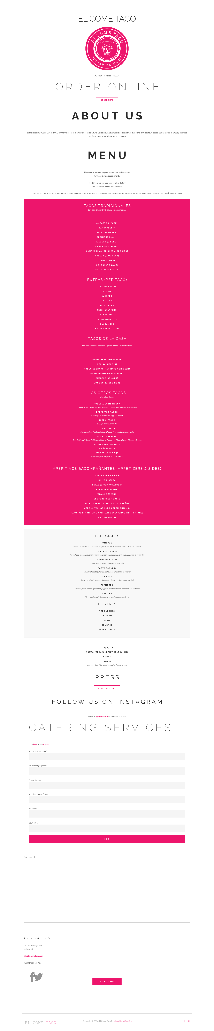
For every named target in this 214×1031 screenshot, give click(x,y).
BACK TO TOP (107, 982)
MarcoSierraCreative (123, 1021)
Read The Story (107, 688)
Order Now (107, 100)
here (35, 744)
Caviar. (46, 744)
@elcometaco (102, 716)
